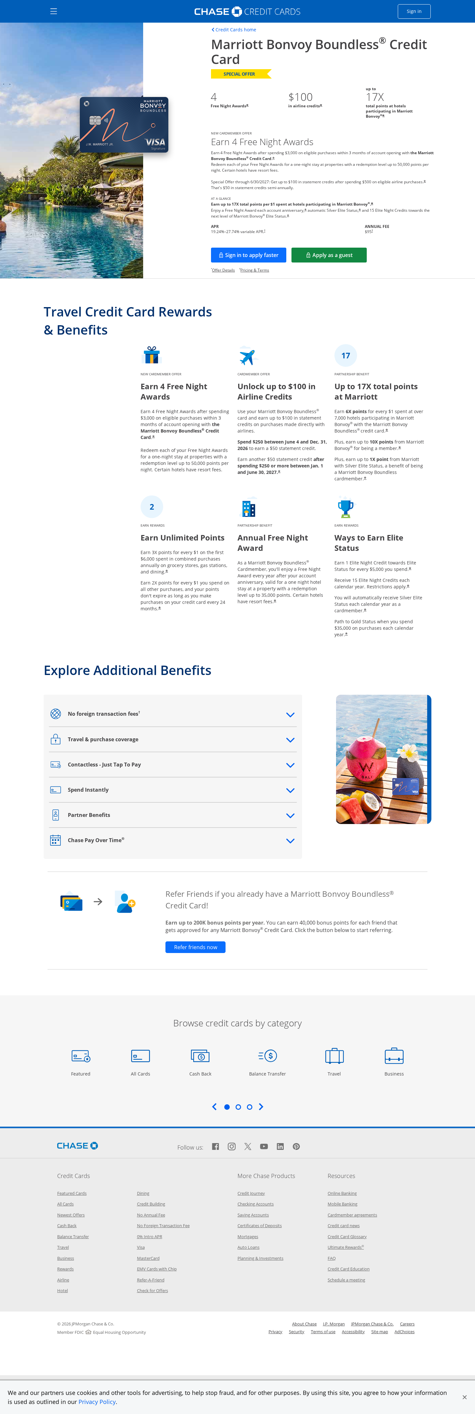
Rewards (65, 1269)
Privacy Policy (97, 1402)
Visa (141, 1247)
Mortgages (248, 1236)
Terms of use (323, 1331)
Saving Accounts (253, 1215)
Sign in (419, 11)
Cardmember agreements (352, 1215)
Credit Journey (251, 1193)
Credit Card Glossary (347, 1236)
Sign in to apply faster (255, 257)
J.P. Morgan (334, 1324)
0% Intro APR (149, 1236)
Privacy (275, 1331)
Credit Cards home (236, 30)
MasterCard (148, 1258)
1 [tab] (226, 1106)
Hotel (62, 1290)
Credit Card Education (349, 1269)
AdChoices (405, 1331)
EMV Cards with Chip (157, 1269)
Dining (143, 1193)
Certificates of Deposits (260, 1225)
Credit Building (151, 1204)
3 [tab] (249, 1106)
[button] (464, 1397)
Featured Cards (72, 1193)
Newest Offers (71, 1215)
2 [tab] (238, 1106)
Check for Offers (152, 1290)
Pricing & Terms (254, 270)
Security (296, 1331)
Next (261, 1106)
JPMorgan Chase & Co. (372, 1324)
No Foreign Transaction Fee (163, 1225)
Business (395, 1073)
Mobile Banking (342, 1204)
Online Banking (342, 1193)
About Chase (304, 1324)
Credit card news (344, 1225)
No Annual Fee (151, 1215)
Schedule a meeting (346, 1280)
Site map (379, 1331)
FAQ (332, 1258)
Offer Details (223, 270)
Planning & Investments (260, 1258)
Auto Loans (248, 1247)
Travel (337, 1073)
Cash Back (200, 1073)
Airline (63, 1280)
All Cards (141, 1073)
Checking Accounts (256, 1204)
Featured (81, 1073)
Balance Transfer (267, 1073)
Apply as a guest (339, 257)
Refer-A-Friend (150, 1280)
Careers (407, 1324)
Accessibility (353, 1331)
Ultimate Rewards (346, 1247)
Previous (214, 1106)
